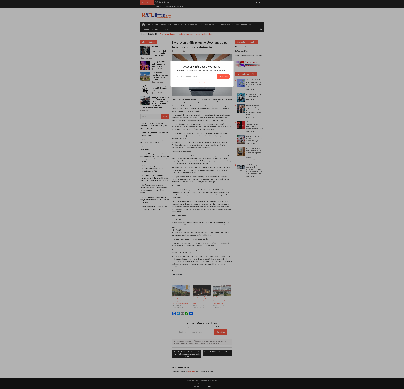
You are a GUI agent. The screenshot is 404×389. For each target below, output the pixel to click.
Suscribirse (224, 76)
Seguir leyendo (202, 82)
